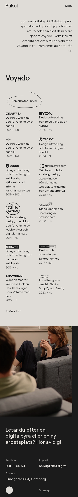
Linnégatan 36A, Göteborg (26, 479)
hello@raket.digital (53, 466)
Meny (68, 5)
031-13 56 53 (15, 466)
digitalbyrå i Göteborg (49, 21)
